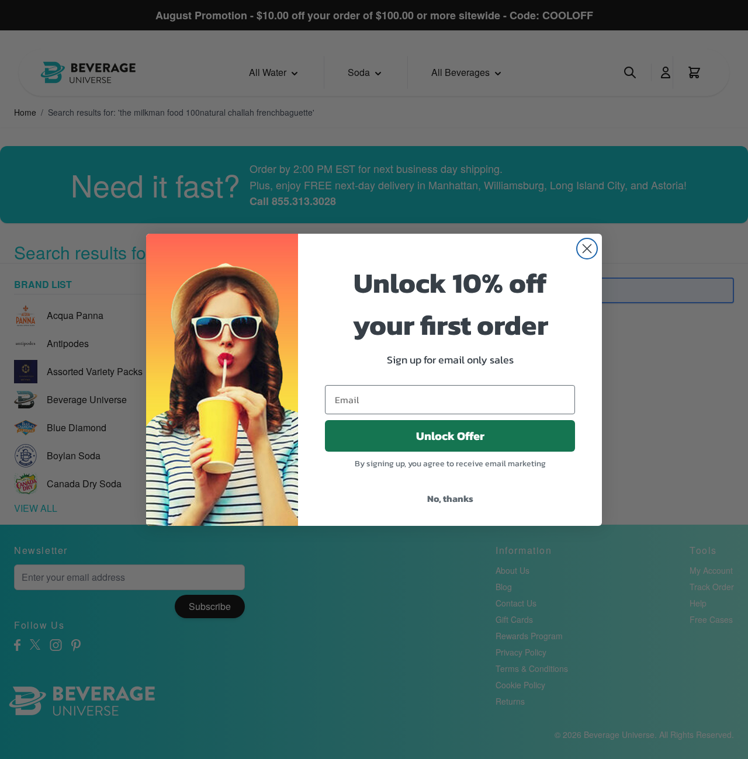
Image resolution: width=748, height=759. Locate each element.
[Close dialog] (587, 248)
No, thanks (450, 498)
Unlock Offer (450, 436)
